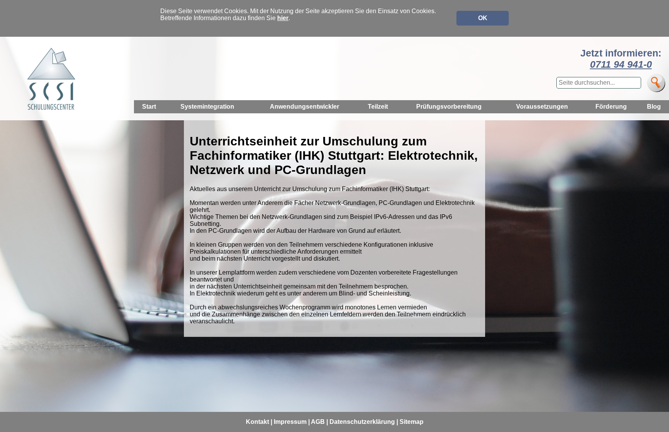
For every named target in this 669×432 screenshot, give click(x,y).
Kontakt (257, 421)
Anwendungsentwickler (304, 106)
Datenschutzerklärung (362, 421)
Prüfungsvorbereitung (449, 106)
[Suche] (656, 83)
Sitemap (412, 421)
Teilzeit (378, 106)
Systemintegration (207, 106)
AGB (318, 421)
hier (282, 18)
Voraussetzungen (542, 106)
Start (149, 106)
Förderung (611, 106)
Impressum (290, 421)
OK (482, 18)
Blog (654, 106)
